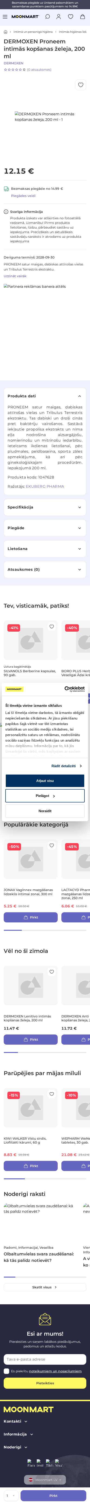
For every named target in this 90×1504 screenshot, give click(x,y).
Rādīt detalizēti (63, 766)
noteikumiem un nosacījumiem (55, 1371)
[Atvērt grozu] (82, 16)
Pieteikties (45, 1383)
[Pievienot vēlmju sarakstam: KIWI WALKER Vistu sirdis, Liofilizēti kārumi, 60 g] (52, 1094)
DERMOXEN (13, 63)
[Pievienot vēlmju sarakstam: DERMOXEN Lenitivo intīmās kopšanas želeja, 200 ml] (52, 972)
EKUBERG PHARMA (45, 486)
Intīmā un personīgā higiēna (33, 31)
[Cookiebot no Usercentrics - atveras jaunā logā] (65, 689)
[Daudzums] (14, 1495)
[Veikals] (5, 32)
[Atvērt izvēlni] (5, 16)
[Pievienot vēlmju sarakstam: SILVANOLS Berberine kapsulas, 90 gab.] (52, 626)
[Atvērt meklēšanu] (47, 16)
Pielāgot (42, 796)
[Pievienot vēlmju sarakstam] (70, 16)
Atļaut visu (45, 780)
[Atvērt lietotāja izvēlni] (58, 16)
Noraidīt (45, 811)
